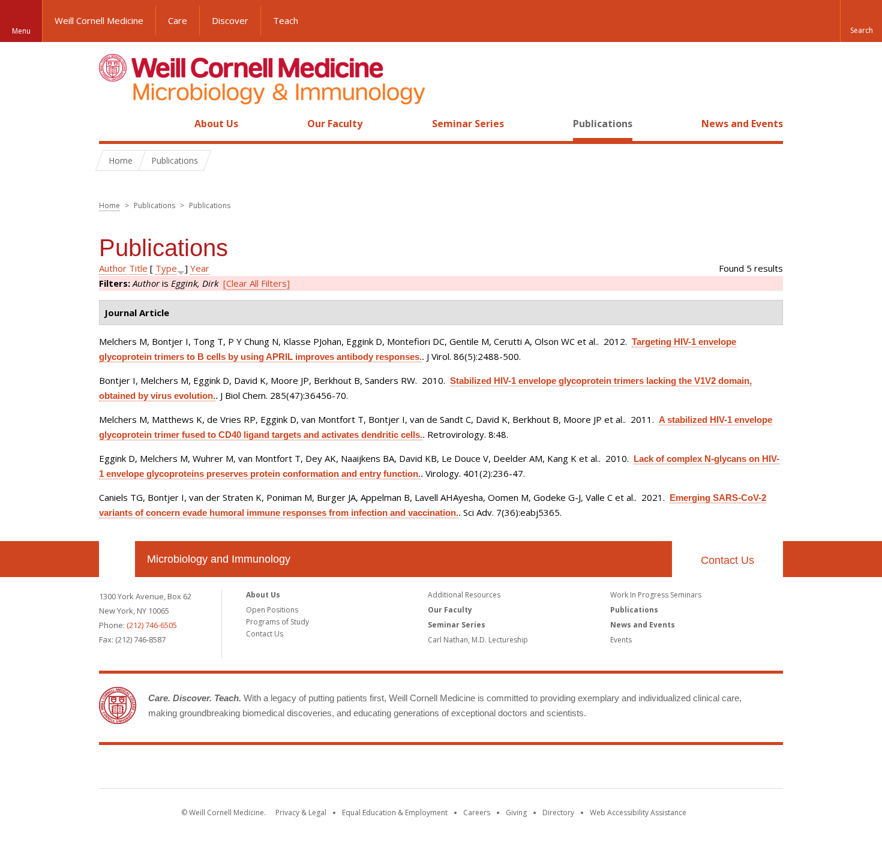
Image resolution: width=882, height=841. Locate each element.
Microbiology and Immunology (218, 559)
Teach (285, 20)
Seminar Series (468, 123)
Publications (602, 123)
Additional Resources (464, 595)
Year (199, 268)
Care (177, 20)
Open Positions (272, 610)
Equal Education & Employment (395, 812)
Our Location (117, 559)
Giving (516, 812)
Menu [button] (21, 31)
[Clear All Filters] (256, 283)
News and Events (742, 123)
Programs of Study (277, 622)
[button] (861, 21)
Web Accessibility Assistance (638, 812)
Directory (558, 812)
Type (166, 268)
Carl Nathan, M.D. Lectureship (478, 640)
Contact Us (727, 560)
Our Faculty (334, 123)
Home (112, 123)
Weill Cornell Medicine (99, 20)
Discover (230, 20)
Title (138, 268)
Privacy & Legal (300, 812)
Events (621, 640)
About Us (216, 123)
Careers (476, 812)
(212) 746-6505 (152, 625)
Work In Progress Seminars (655, 595)
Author (113, 268)
